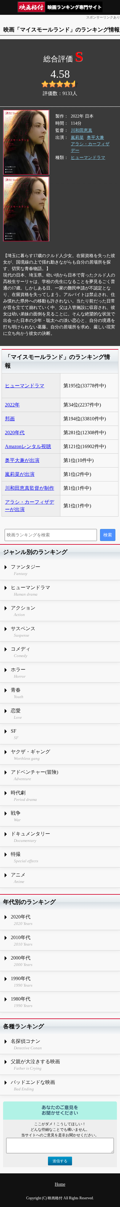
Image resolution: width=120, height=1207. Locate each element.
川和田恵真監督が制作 (29, 488)
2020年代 (15, 432)
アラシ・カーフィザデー (90, 147)
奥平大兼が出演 (22, 460)
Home (60, 1184)
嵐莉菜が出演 (19, 474)
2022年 (12, 404)
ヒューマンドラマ (88, 157)
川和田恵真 (81, 130)
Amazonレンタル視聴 (28, 446)
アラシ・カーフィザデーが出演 (29, 505)
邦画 (10, 418)
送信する (60, 1161)
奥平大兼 (95, 137)
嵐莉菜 (77, 137)
